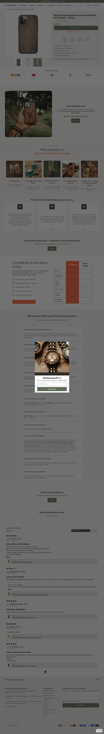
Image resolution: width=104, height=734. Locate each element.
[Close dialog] (68, 343)
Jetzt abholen (52, 389)
